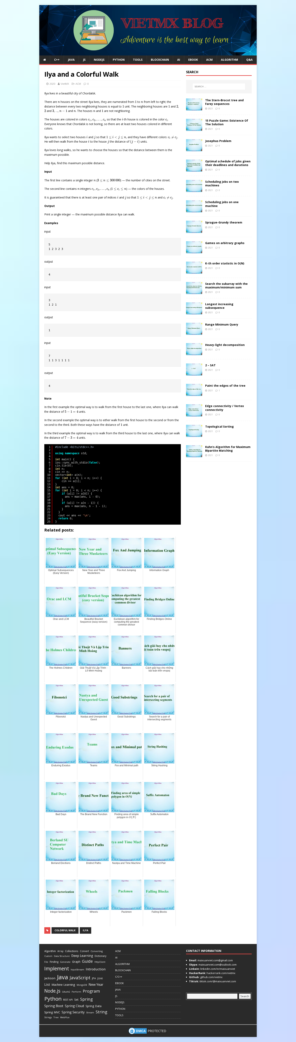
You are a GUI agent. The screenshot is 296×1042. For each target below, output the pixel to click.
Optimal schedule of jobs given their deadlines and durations (227, 163)
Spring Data (93, 1006)
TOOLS (138, 60)
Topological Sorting (219, 426)
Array (60, 951)
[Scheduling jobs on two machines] (194, 190)
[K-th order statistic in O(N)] (194, 271)
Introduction (96, 969)
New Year (96, 984)
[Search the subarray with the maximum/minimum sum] (194, 291)
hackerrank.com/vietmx (220, 973)
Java (62, 977)
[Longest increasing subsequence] (194, 312)
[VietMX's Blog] (148, 53)
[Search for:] (218, 86)
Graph (76, 962)
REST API (68, 999)
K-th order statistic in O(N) (224, 263)
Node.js (52, 991)
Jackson (49, 978)
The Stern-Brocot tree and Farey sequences (224, 102)
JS (84, 60)
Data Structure (62, 955)
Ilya (85, 930)
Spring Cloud (74, 1006)
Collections (71, 951)
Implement (56, 968)
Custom (48, 956)
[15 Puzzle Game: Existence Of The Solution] (194, 129)
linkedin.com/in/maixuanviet (217, 969)
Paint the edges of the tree (225, 385)
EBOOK (193, 60)
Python (53, 998)
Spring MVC (52, 1012)
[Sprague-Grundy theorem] (194, 230)
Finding (54, 962)
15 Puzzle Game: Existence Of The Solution (226, 122)
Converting (97, 951)
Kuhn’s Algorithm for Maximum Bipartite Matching (227, 448)
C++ (57, 60)
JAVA (71, 60)
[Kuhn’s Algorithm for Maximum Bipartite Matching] (194, 455)
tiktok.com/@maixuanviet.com (217, 981)
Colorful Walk (65, 930)
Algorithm (50, 951)
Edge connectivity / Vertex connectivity (224, 407)
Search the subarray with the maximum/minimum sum (226, 285)
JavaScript (80, 977)
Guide (87, 961)
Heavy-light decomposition (225, 345)
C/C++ (118, 976)
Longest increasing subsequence (219, 306)
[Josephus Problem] (194, 149)
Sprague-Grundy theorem (223, 222)
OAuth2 (66, 991)
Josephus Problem (218, 141)
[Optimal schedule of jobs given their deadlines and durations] (194, 169)
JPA (94, 978)
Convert (84, 951)
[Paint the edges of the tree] (194, 394)
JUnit (100, 978)
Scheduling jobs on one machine (222, 204)
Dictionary (100, 956)
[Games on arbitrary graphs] (194, 251)
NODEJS (99, 60)
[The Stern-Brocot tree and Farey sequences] (194, 108)
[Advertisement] (270, 65)
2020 (52, 84)
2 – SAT (210, 365)
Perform (76, 991)
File (46, 961)
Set (76, 999)
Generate (65, 961)
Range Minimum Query (221, 324)
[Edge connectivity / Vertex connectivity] (194, 414)
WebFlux (64, 1017)
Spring (86, 999)
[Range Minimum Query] (194, 332)
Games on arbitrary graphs (224, 243)
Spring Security (73, 1012)
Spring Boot (53, 1005)
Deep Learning (82, 955)
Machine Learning (63, 984)
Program (91, 991)
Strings (48, 1017)
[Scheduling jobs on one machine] (194, 210)
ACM (209, 60)
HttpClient (99, 961)
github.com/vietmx (211, 977)
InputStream (77, 969)
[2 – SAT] (194, 373)
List (47, 984)
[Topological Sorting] (194, 434)
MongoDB (82, 985)
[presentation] (59, 102)
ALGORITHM (229, 60)
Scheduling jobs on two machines (222, 183)
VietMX (65, 84)
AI (178, 60)
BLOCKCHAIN (160, 60)
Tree (56, 1017)
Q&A (249, 60)
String (101, 1012)
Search (244, 996)
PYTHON (119, 60)
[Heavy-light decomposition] (194, 353)
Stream (90, 1012)
